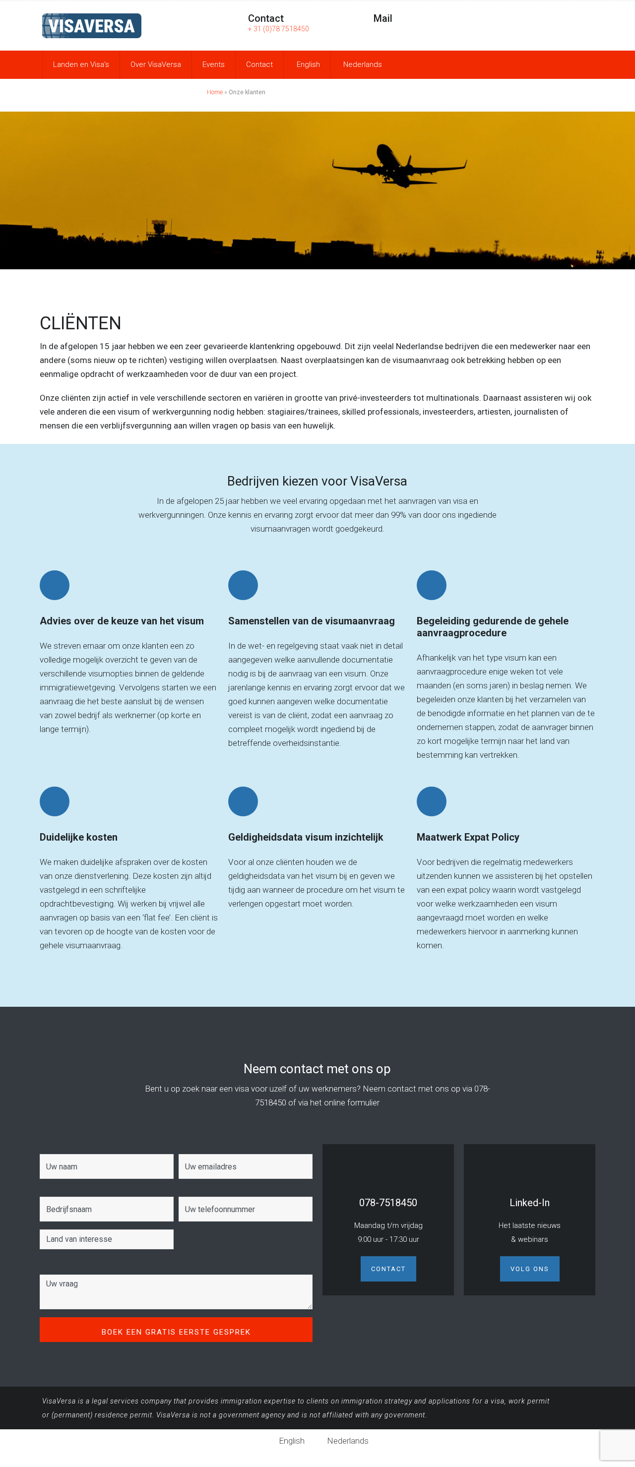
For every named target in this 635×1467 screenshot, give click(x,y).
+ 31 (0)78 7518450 (278, 29)
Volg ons (529, 1269)
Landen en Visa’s (81, 64)
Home (215, 92)
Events (213, 64)
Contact (259, 64)
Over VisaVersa (155, 64)
